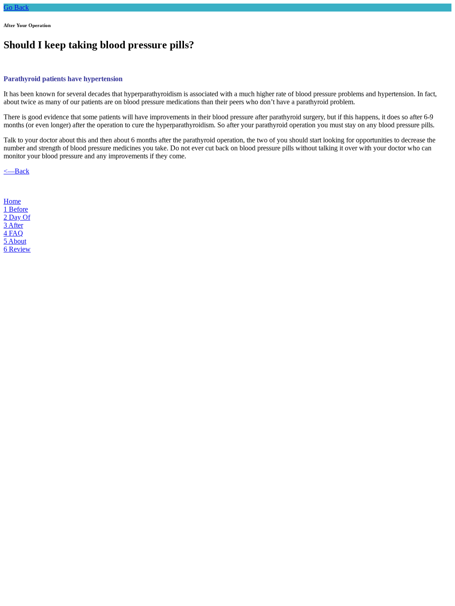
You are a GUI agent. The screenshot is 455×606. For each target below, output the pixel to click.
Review (17, 249)
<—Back (16, 171)
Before (16, 209)
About (15, 241)
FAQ (13, 233)
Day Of (17, 217)
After (13, 225)
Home (12, 201)
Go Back (16, 7)
